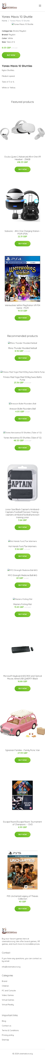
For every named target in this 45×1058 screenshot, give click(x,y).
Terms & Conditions (10, 1030)
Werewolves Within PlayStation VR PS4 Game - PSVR (22, 306)
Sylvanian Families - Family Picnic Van (22, 750)
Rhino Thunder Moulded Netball (22, 348)
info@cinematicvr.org (11, 967)
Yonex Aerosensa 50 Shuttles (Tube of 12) (23, 437)
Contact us (6, 1025)
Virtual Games (8, 1000)
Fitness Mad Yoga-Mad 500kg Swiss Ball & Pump (22, 378)
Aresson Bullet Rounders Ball (23, 408)
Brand (15, 31)
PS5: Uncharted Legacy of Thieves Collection (22, 897)
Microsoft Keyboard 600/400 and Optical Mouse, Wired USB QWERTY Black (22, 677)
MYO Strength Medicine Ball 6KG (22, 575)
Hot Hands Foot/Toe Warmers (22, 546)
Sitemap (5, 1040)
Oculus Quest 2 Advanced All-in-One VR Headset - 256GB (22, 158)
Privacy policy (8, 1035)
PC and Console (9, 990)
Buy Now (11, 55)
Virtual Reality (8, 1004)
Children (5, 986)
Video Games (8, 995)
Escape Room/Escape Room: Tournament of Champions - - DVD (22, 823)
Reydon (22, 31)
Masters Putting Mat (22, 604)
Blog (4, 1021)
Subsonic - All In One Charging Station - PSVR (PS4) (22, 232)
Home (4, 20)
